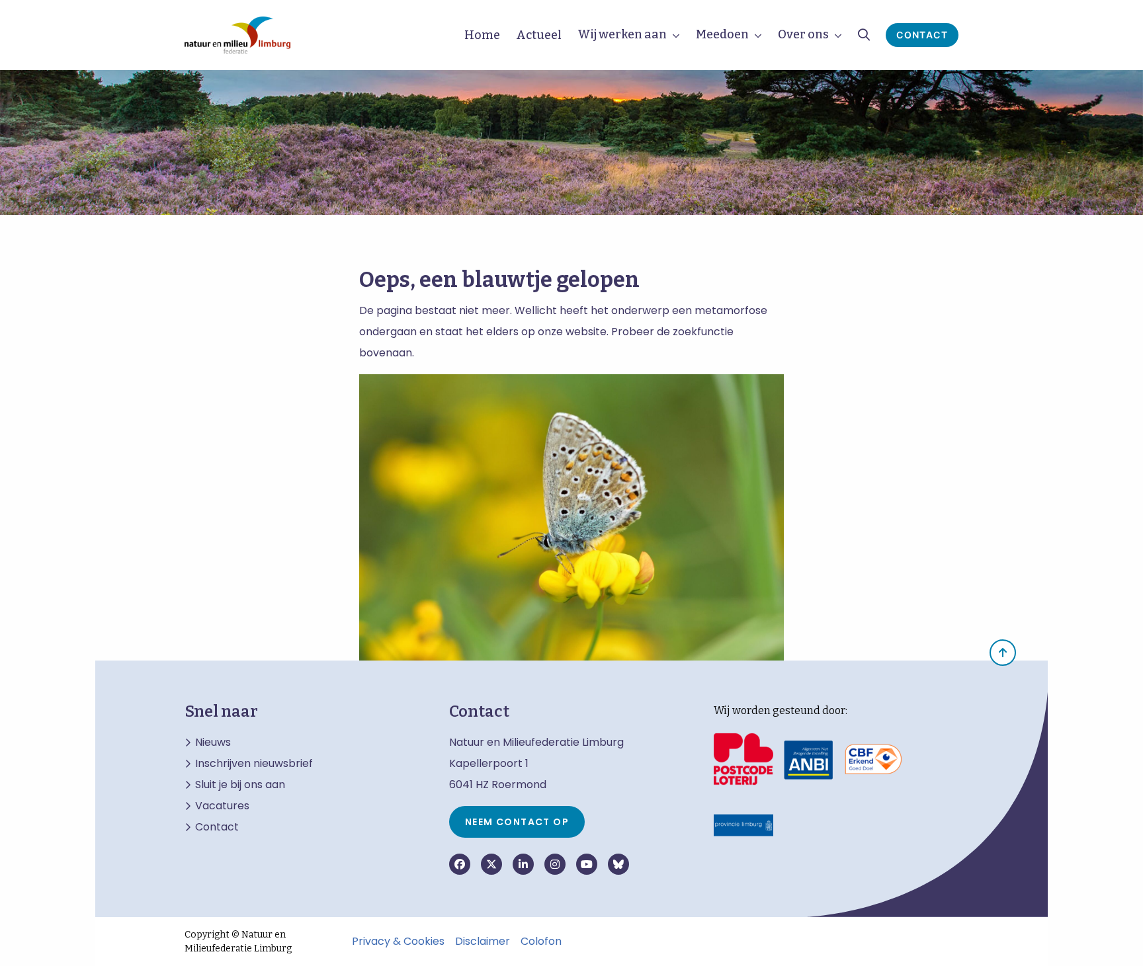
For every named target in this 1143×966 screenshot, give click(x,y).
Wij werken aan (622, 34)
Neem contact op (517, 821)
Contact (922, 34)
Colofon (541, 941)
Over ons (803, 34)
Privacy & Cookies (398, 941)
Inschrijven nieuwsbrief (254, 763)
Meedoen (722, 34)
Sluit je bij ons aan (240, 785)
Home (482, 35)
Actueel (539, 35)
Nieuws (213, 742)
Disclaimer (482, 941)
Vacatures (222, 806)
